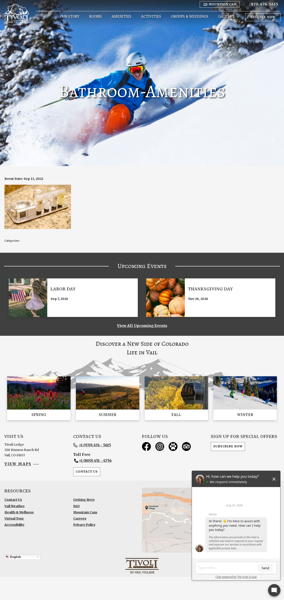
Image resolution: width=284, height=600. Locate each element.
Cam (223, 4)
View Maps (17, 464)
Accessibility (14, 525)
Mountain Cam (85, 512)
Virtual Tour (14, 518)
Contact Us (87, 472)
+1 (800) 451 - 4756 (95, 460)
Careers (79, 518)
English (15, 556)
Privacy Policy (84, 525)
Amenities (121, 16)
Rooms (95, 16)
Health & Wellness (19, 512)
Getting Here (84, 500)
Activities (151, 16)
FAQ (76, 506)
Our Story (69, 16)
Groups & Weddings (189, 16)
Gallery (226, 16)
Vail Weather (14, 506)
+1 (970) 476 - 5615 (95, 445)
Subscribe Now (228, 446)
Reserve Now (262, 17)
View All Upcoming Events (142, 325)
